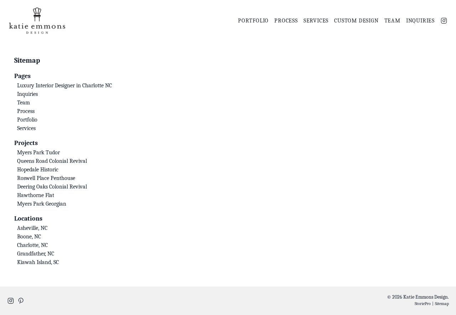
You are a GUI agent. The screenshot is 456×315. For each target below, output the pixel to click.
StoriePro (423, 303)
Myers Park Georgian (41, 204)
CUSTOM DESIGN (356, 20)
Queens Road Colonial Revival (52, 161)
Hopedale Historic (37, 169)
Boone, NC (29, 236)
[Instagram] (443, 20)
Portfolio (253, 20)
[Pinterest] (20, 300)
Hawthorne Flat (35, 195)
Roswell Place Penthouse (46, 178)
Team (392, 20)
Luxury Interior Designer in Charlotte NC (64, 85)
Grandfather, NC (35, 254)
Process (286, 20)
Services (316, 20)
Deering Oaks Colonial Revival (52, 187)
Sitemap (442, 303)
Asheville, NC (32, 228)
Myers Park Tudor (38, 152)
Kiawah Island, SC (38, 262)
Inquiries (420, 20)
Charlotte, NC (32, 245)
